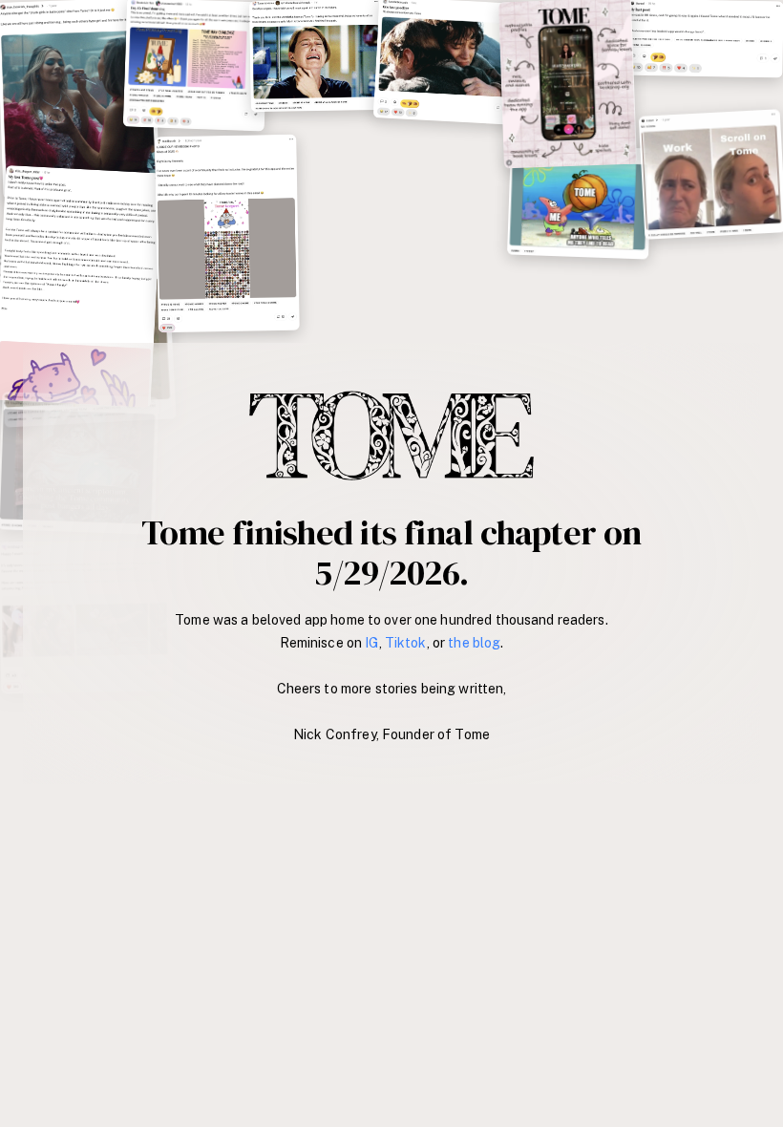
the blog (474, 642)
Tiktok (406, 642)
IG (371, 642)
